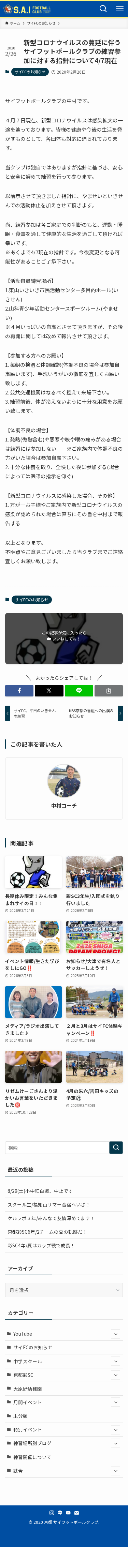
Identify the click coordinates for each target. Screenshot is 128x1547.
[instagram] (52, 1513)
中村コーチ (64, 805)
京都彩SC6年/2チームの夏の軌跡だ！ (47, 1231)
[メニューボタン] (120, 9)
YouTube (22, 1333)
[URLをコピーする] (109, 690)
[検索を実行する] (116, 1147)
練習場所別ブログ (32, 1443)
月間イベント (27, 1402)
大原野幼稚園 (27, 1388)
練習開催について (32, 1457)
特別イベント (27, 1429)
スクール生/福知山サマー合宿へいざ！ (49, 1204)
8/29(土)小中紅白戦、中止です (40, 1190)
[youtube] (68, 1513)
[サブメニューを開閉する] (115, 1333)
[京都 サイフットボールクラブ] (27, 9)
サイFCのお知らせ (30, 71)
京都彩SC (23, 1374)
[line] (60, 1513)
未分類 (20, 1415)
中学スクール (27, 1361)
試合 (18, 1470)
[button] (19, 690)
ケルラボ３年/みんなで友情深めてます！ (51, 1218)
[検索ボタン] (103, 9)
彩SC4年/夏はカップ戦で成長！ (41, 1245)
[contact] (76, 1513)
